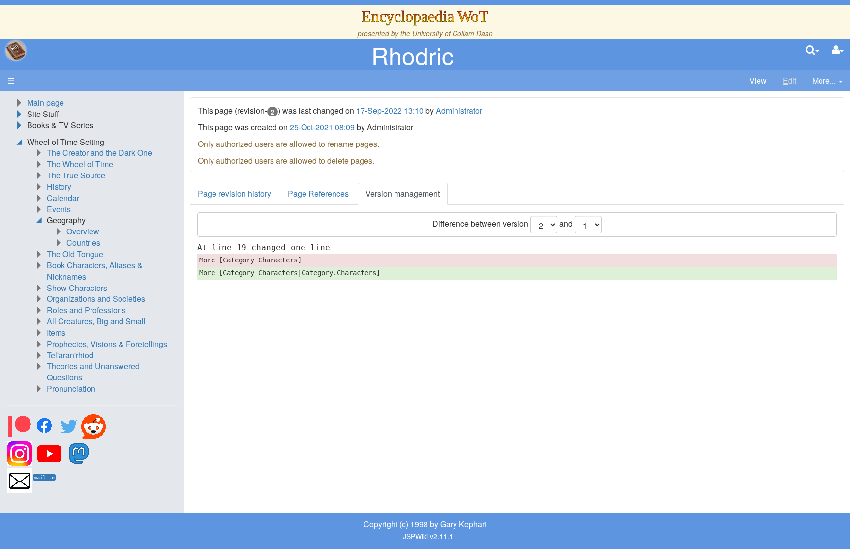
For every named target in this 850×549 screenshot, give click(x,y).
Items (56, 332)
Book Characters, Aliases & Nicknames (95, 271)
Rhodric (412, 55)
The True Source (76, 175)
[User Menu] (837, 50)
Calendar (63, 197)
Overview (82, 231)
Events (59, 209)
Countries (83, 242)
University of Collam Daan (452, 33)
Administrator (459, 110)
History (59, 186)
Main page (45, 102)
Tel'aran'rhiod (70, 355)
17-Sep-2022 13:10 (390, 110)
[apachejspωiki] (16, 50)
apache (16, 50)
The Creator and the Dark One (99, 152)
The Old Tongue (75, 254)
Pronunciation (71, 388)
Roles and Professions (86, 310)
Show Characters (77, 287)
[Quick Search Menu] (812, 50)
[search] (812, 50)
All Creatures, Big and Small (96, 321)
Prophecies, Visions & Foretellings (107, 343)
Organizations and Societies (96, 298)
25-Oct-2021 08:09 (322, 127)
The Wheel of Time (80, 164)
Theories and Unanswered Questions (93, 371)
